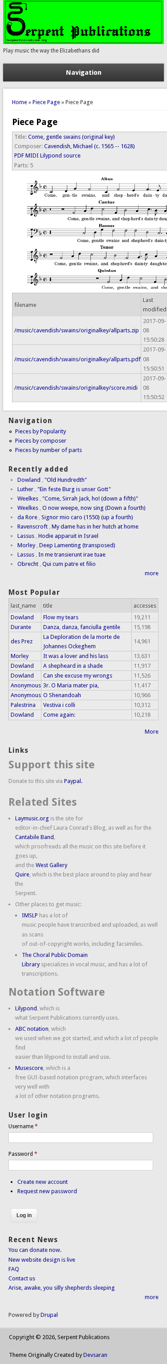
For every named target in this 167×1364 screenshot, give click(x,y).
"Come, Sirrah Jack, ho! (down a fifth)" (90, 498)
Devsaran (95, 1355)
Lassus (25, 536)
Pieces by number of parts (48, 450)
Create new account (42, 1181)
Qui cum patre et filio (69, 564)
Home (19, 102)
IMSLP (30, 915)
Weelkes (27, 498)
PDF (19, 155)
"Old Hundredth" (66, 479)
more (152, 573)
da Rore (27, 517)
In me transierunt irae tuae (72, 554)
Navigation (84, 73)
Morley (26, 545)
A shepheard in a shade (73, 665)
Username (23, 1126)
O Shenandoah (62, 695)
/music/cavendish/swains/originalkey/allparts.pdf (77, 359)
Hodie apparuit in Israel (68, 536)
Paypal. (73, 781)
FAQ (13, 1269)
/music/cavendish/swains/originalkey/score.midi (76, 387)
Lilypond (26, 1008)
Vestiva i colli (59, 705)
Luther (25, 489)
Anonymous (26, 685)
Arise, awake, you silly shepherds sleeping (61, 1287)
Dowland (29, 479)
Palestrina (23, 705)
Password (22, 1154)
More (152, 731)
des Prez (22, 641)
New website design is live (41, 1259)
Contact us (21, 1278)
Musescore (29, 1068)
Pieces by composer (40, 440)
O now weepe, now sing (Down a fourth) (94, 507)
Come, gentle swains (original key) (71, 136)
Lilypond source (60, 155)
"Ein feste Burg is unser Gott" (74, 489)
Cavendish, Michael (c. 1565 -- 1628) (89, 146)
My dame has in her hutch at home (95, 526)
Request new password (47, 1191)
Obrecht (27, 564)
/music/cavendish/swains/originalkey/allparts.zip (76, 330)
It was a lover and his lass (75, 656)
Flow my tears (60, 617)
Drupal (49, 1315)
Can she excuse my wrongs (77, 675)
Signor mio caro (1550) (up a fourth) (87, 517)
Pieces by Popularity (40, 431)
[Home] (83, 42)
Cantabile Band (34, 837)
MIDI (32, 155)
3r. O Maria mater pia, (71, 685)
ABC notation (32, 1028)
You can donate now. (34, 1250)
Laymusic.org (32, 818)
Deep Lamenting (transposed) (77, 545)
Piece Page (46, 102)
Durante (21, 627)
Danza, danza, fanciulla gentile (81, 627)
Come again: (59, 714)
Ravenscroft (32, 526)
